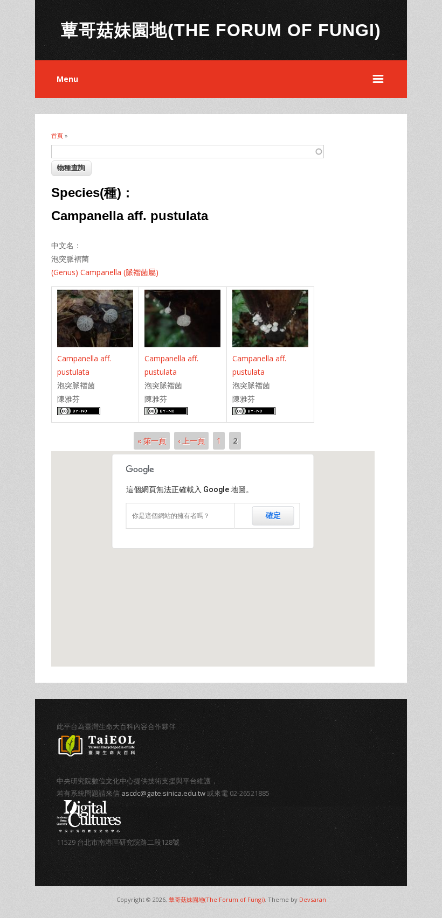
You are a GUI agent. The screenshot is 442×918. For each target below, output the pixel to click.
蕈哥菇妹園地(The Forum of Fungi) (217, 899)
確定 (273, 515)
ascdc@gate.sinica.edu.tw (163, 793)
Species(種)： (92, 192)
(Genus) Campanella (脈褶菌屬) (104, 272)
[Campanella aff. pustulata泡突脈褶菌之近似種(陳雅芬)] (95, 344)
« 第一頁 (151, 441)
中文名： (66, 245)
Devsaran (312, 899)
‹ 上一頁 (191, 441)
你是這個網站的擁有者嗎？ (171, 516)
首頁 (57, 135)
